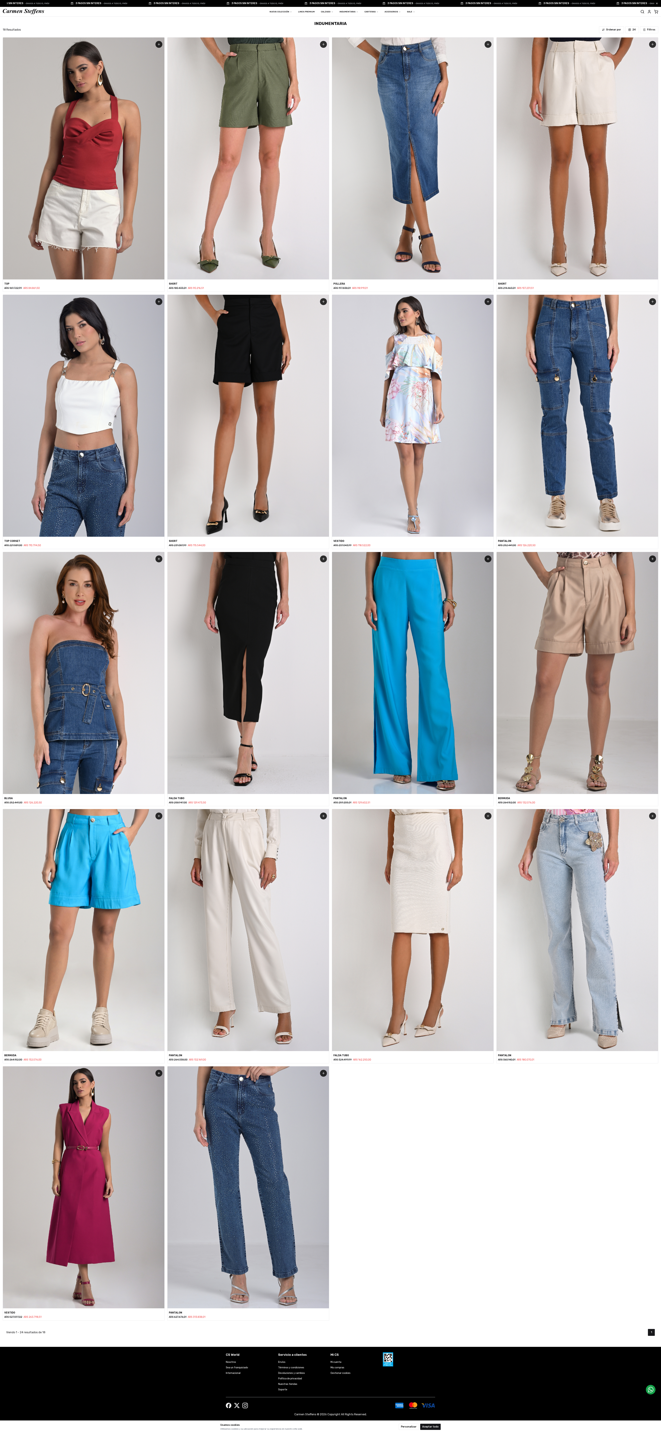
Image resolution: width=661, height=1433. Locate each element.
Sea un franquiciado (237, 1367)
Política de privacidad (290, 1378)
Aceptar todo (430, 1426)
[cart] (656, 12)
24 (634, 29)
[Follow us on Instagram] (245, 1405)
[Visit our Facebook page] (228, 1405)
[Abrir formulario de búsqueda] (642, 12)
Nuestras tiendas (287, 1384)
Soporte (282, 1389)
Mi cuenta (335, 1362)
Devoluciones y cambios (291, 1373)
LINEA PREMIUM (306, 11)
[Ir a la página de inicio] (23, 11)
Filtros (651, 29)
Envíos (281, 1362)
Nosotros (231, 1362)
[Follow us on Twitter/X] (237, 1405)
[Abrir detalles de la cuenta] (649, 12)
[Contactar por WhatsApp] (650, 1389)
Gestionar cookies (340, 1373)
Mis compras (337, 1367)
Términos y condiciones (291, 1367)
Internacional (233, 1373)
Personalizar (409, 1426)
